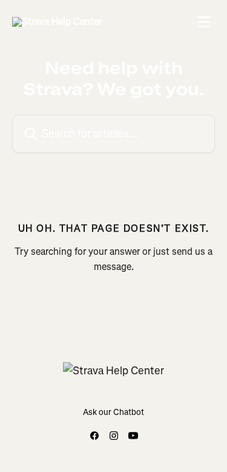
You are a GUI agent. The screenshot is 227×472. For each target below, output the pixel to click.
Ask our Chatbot (113, 412)
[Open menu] (204, 22)
